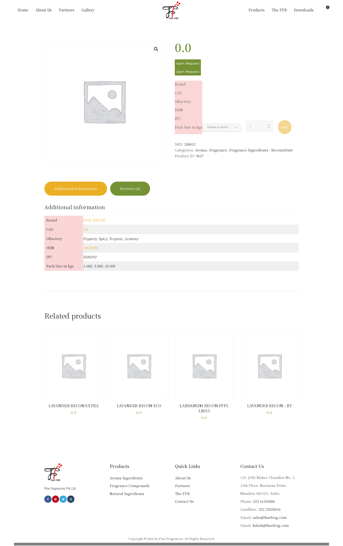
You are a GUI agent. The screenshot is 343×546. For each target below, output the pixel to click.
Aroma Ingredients (126, 477)
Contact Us (184, 501)
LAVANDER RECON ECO (139, 405)
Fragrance (218, 149)
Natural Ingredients (127, 493)
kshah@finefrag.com (271, 525)
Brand (180, 84)
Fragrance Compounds (130, 485)
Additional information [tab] (75, 188)
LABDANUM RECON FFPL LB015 (204, 408)
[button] (156, 49)
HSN (179, 109)
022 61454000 (264, 501)
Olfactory (183, 101)
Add (284, 127)
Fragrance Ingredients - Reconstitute (261, 149)
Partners (182, 485)
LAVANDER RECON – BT (269, 405)
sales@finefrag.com (270, 517)
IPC (178, 118)
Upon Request (188, 63)
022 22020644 (269, 509)
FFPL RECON (94, 220)
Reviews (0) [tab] (130, 188)
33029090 (90, 247)
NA (85, 229)
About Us (183, 477)
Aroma (201, 149)
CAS (178, 92)
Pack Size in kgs (188, 127)
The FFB (182, 493)
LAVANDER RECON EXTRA (74, 405)
